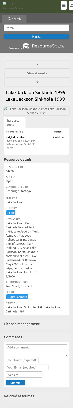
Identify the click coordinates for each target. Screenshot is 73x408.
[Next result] (38, 82)
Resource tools (13, 122)
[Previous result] (38, 64)
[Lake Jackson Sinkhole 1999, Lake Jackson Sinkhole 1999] (36, 111)
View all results (37, 73)
